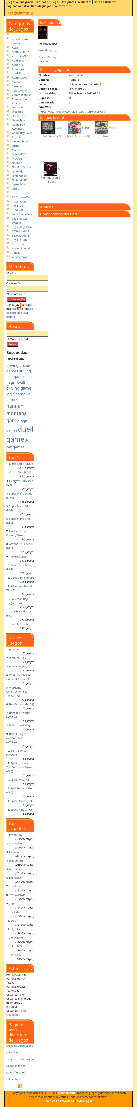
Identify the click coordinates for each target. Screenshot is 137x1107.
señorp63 (16, 955)
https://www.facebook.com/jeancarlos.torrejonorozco (72, 111)
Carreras (17, 86)
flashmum (15, 835)
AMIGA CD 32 (20, 52)
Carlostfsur (16, 843)
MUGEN (17, 158)
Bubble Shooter (20, 624)
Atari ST (16, 73)
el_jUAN (15, 929)
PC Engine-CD (20, 197)
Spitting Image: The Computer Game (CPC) (19, 767)
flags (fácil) (15, 382)
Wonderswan (20, 257)
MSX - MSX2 (19, 154)
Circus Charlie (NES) (21, 472)
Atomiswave (19, 77)
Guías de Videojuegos (19, 1045)
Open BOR (18, 184)
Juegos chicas (20, 141)
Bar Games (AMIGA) (21, 704)
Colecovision (20, 90)
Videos (16, 253)
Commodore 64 (21, 95)
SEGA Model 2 (20, 231)
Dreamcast (19, 116)
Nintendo (17, 171)
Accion (16, 47)
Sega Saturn (19, 240)
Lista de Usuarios (105, 2)
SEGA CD (17, 210)
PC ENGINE (19, 193)
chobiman (15, 886)
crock (14, 920)
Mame (16, 150)
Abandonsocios (15, 1066)
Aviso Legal (84, 1101)
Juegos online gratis (20, 2)
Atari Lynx (18, 69)
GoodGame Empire (22, 577)
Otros (15, 188)
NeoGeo (17, 163)
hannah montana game (16, 413)
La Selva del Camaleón (20, 1059)
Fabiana (14, 852)
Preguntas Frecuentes (76, 2)
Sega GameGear (22, 214)
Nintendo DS (20, 180)
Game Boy (18, 120)
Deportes (17, 107)
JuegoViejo (12, 1052)
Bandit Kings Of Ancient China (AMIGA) (17, 738)
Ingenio (16, 137)
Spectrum (18, 244)
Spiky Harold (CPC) (22, 801)
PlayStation (19, 201)
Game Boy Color (22, 133)
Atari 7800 (18, 65)
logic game (15, 393)
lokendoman (46, 50)
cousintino (17, 938)
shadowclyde (17, 895)
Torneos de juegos (47, 2)
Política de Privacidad (59, 1101)
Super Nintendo (21, 248)
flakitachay (15, 878)
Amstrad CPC (20, 56)
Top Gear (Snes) (18, 556)
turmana (14, 869)
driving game (18, 388)
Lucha (15, 146)
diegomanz (16, 860)
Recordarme (17, 294)
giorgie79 (16, 946)
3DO (15, 35)
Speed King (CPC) (21, 809)
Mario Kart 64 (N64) (21, 464)
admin (13, 903)
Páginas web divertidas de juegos (29, 6)
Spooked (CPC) (20, 780)
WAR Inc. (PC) (17, 658)
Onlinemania (66, 1093)
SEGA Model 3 (20, 235)
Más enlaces (14, 1079)
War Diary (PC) (18, 666)
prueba (13, 649)
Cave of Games (15, 1072)
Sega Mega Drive (22, 227)
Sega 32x (17, 206)
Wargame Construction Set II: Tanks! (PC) (18, 691)
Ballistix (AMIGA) (19, 725)
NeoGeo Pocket (21, 167)
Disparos (17, 112)
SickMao (16, 912)
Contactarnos (62, 6)
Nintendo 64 (19, 176)
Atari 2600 (18, 60)
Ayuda (16, 82)
